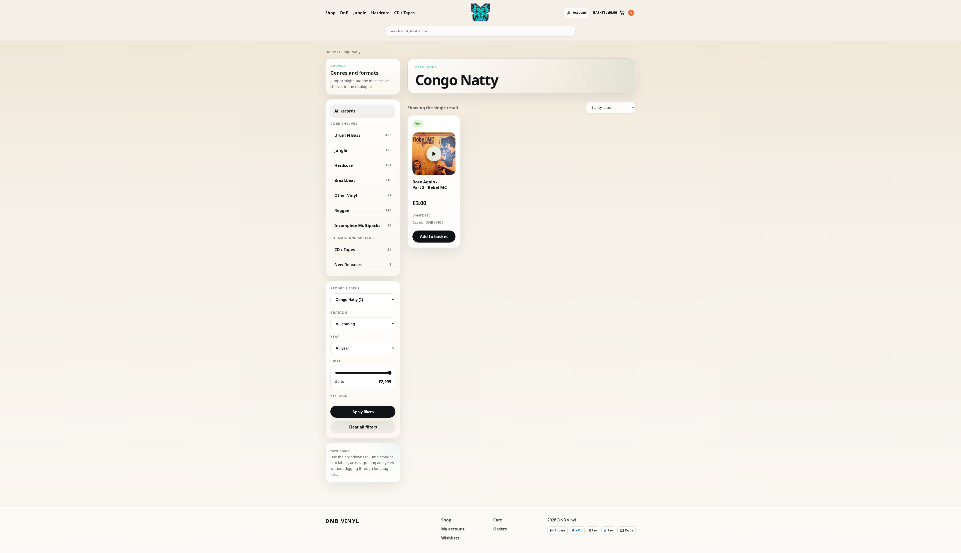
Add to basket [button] (434, 236)
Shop (330, 13)
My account (452, 529)
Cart (497, 520)
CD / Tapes (404, 13)
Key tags (338, 396)
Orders (500, 529)
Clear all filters (363, 426)
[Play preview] (433, 153)
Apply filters (363, 412)
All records (344, 111)
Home (330, 51)
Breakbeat (421, 215)
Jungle (359, 13)
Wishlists (450, 538)
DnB (344, 13)
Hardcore (380, 13)
